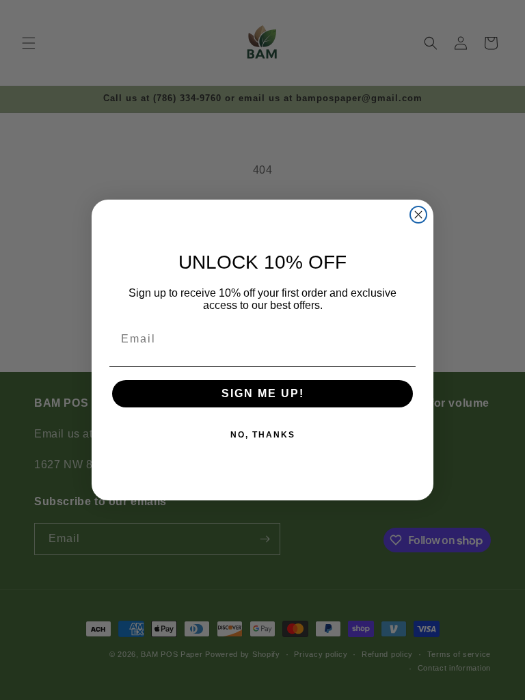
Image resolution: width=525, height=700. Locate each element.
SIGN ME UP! (262, 393)
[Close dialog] (418, 214)
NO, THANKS (262, 435)
